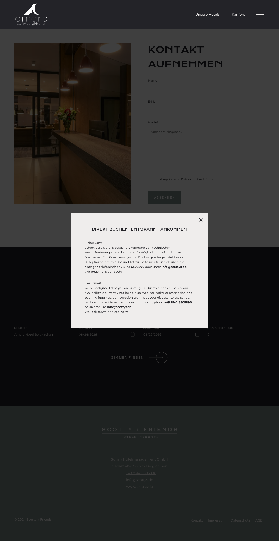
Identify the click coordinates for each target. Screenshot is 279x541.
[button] (260, 14)
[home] (31, 14)
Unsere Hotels (207, 14)
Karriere (238, 14)
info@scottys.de (174, 267)
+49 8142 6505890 (130, 267)
